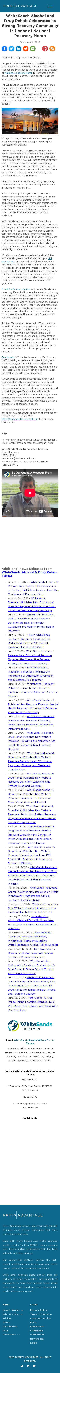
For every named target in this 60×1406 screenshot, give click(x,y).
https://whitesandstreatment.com (20, 419)
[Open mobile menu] (50, 6)
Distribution (10, 1327)
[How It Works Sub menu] (22, 1310)
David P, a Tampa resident (16, 289)
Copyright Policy (40, 1318)
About (6, 1323)
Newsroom (37, 1339)
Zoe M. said (8, 357)
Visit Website (30, 1108)
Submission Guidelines (37, 1329)
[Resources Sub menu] (18, 1335)
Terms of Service (41, 1314)
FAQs (33, 1323)
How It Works (11, 1310)
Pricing (7, 1318)
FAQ (5, 1331)
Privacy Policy (38, 1310)
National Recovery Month (18, 73)
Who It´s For (11, 1314)
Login (33, 1343)
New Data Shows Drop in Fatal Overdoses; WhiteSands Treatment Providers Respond (31, 953)
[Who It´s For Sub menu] (21, 1314)
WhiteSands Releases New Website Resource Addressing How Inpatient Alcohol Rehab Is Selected (33, 908)
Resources (9, 1335)
